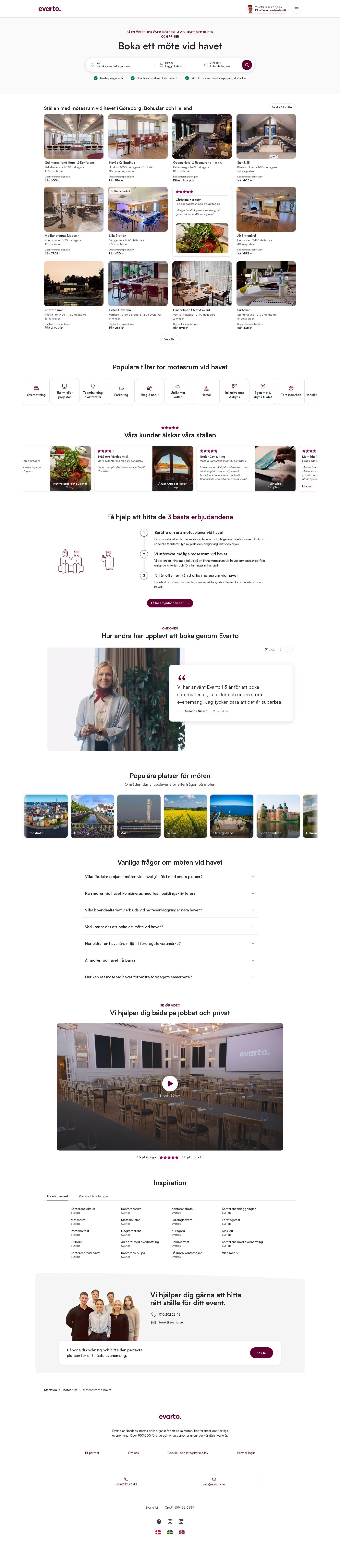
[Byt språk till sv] (170, 1532)
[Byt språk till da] (158, 1532)
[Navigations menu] (296, 9)
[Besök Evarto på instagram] (170, 1521)
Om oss (133, 1453)
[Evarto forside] (170, 1416)
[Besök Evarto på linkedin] (181, 1521)
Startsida (50, 1390)
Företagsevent (57, 1196)
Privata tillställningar (93, 1196)
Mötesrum (70, 1390)
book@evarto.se (171, 1322)
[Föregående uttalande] (280, 649)
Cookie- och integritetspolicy (187, 1453)
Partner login (246, 1453)
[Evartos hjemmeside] (50, 8)
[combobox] (123, 66)
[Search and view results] (247, 65)
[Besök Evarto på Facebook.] (159, 1521)
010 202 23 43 (169, 1314)
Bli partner (92, 1453)
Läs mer (283, 486)
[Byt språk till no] (182, 1532)
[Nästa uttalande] (289, 649)
